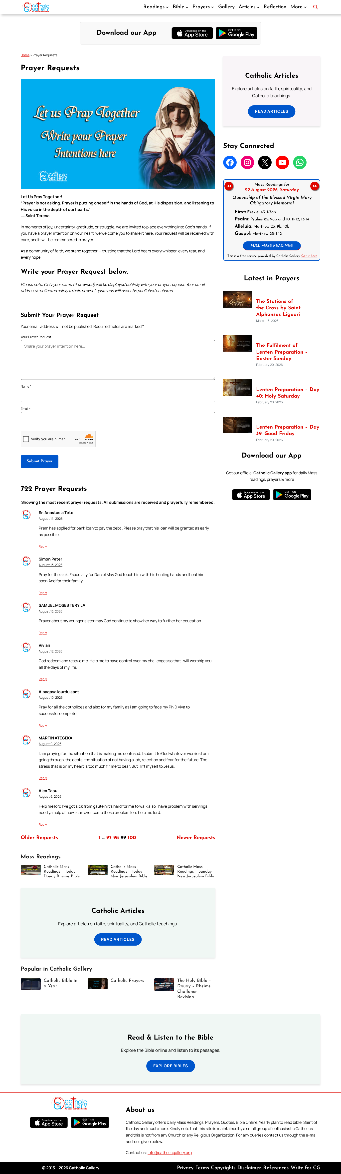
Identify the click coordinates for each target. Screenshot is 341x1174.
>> (315, 186)
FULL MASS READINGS (272, 246)
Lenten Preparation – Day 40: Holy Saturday (287, 393)
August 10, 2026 (51, 697)
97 (109, 837)
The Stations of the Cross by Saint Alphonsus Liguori (278, 308)
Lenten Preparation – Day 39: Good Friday (287, 430)
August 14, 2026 (51, 518)
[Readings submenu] (167, 6)
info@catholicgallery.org (170, 1152)
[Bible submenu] (186, 6)
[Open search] (315, 7)
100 (132, 837)
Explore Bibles (170, 1066)
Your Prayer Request (36, 337)
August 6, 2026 (50, 796)
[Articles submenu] (258, 6)
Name (26, 386)
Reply (43, 546)
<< (229, 186)
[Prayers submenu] (212, 6)
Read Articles (118, 939)
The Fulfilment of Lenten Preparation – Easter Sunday (282, 352)
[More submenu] (305, 6)
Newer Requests (195, 837)
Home (25, 55)
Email (26, 408)
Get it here (309, 255)
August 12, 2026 (50, 651)
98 (116, 837)
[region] (271, 220)
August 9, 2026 (50, 743)
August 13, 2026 (50, 565)
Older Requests (39, 837)
